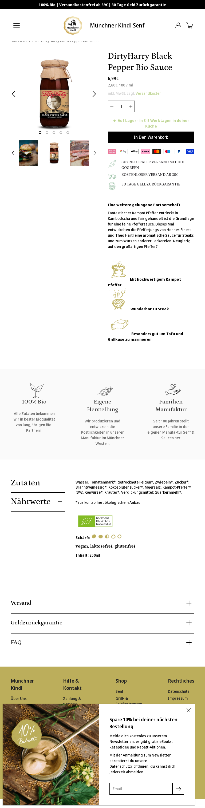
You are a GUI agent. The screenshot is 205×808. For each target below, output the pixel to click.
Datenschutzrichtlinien (128, 766)
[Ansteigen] (131, 106)
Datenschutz (178, 691)
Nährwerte (30, 501)
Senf (119, 691)
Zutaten (25, 483)
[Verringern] (112, 106)
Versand (21, 603)
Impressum (178, 698)
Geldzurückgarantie (36, 622)
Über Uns (19, 698)
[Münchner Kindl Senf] (73, 25)
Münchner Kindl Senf (117, 25)
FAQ (16, 642)
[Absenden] (178, 789)
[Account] (178, 25)
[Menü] (16, 25)
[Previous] (16, 94)
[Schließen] (188, 710)
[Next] (91, 94)
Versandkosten (148, 93)
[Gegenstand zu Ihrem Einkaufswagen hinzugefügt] (190, 25)
